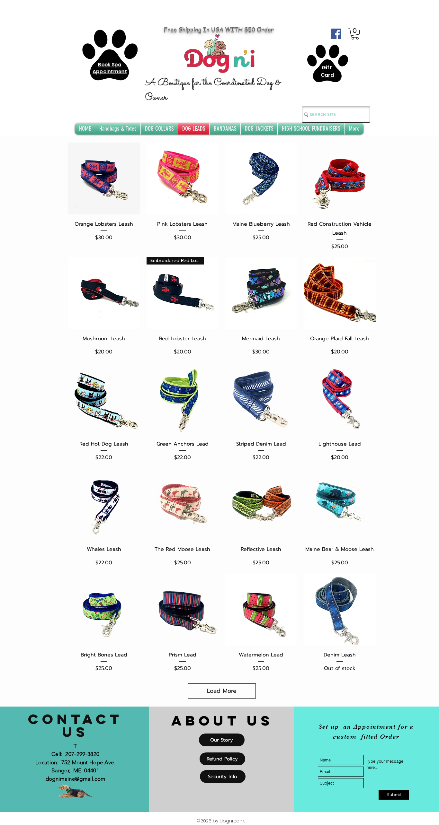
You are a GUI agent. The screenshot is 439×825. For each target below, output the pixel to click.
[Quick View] (104, 179)
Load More (222, 690)
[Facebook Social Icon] (336, 34)
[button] (355, 33)
